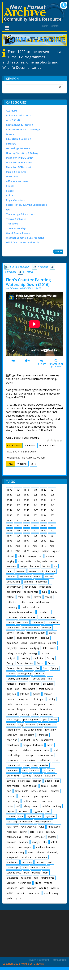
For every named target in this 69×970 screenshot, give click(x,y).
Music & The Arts (16, 171)
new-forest (12, 770)
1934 (26, 499)
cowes (10, 632)
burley (54, 591)
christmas (12, 617)
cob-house (22, 622)
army (20, 561)
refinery (57, 806)
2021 (18, 550)
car (28, 596)
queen (44, 796)
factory (50, 658)
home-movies (22, 704)
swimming (27, 862)
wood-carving (51, 893)
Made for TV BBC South (19, 157)
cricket (20, 632)
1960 (43, 520)
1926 (18, 494)
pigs (57, 780)
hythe (35, 714)
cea (31, 602)
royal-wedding (28, 826)
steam (40, 852)
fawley (10, 668)
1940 (26, 505)
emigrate (11, 658)
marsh (50, 744)
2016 (33, 463)
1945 (18, 510)
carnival (37, 596)
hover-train (46, 709)
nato (26, 765)
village (38, 882)
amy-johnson (35, 556)
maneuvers (47, 739)
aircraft (10, 556)
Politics (10, 195)
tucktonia (26, 877)
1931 (9, 499)
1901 (18, 489)
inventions (46, 714)
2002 (43, 540)
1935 (35, 499)
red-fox (46, 806)
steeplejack (13, 857)
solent (54, 841)
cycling (52, 632)
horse (52, 704)
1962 (9, 525)
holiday (51, 699)
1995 (9, 540)
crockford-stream (36, 632)
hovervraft (12, 714)
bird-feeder (25, 576)
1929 (43, 494)
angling (10, 561)
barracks (34, 566)
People (10, 185)
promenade (25, 796)
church (10, 622)
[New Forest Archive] (34, 12)
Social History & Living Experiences (26, 204)
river (48, 811)
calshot (10, 596)
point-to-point (30, 785)
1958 (26, 520)
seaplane (23, 841)
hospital (21, 709)
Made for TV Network (18, 167)
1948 (43, 510)
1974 (9, 535)
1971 (35, 530)
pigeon (48, 780)
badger (23, 566)
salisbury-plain (14, 836)
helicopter (39, 699)
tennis (25, 867)
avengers (11, 566)
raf (18, 806)
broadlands (45, 586)
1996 (18, 540)
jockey (54, 719)
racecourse (47, 801)
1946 (26, 510)
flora (45, 668)
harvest (11, 699)
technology (12, 867)
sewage (36, 841)
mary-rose (12, 750)
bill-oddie (11, 576)
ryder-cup (12, 831)
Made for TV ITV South (19, 162)
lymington (12, 739)
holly (9, 704)
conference (13, 627)
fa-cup (10, 663)
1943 (52, 505)
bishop (37, 576)
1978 (26, 535)
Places (10, 190)
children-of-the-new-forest (20, 612)
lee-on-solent (27, 734)
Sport (9, 209)
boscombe (41, 581)
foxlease (11, 683)
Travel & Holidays (16, 228)
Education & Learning (18, 138)
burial (44, 591)
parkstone (50, 775)
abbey (35, 550)
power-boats (21, 790)
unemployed (47, 877)
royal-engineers (43, 821)
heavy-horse (24, 699)
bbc (55, 566)
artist (29, 561)
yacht (10, 898)
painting (22, 463)
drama (23, 647)
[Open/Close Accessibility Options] (64, 5)
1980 (43, 535)
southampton (25, 847)
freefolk (23, 683)
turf (36, 877)
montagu (29, 755)
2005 (9, 545)
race (35, 801)
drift (45, 647)
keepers (11, 724)
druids (53, 647)
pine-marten (13, 785)
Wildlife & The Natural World (22, 242)
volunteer (12, 887)
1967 (52, 525)
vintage (48, 882)
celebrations (42, 602)
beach (10, 571)
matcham (26, 750)
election (45, 653)
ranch (36, 806)
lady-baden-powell (32, 729)
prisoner (11, 796)
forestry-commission (18, 678)
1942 (43, 505)
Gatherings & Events (18, 148)
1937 (52, 499)
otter (51, 770)
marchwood (13, 744)
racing (10, 806)
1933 (18, 499)
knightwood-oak (47, 724)
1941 (35, 505)
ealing (10, 653)
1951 (18, 515)
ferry (19, 668)
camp (21, 596)
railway (26, 806)
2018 (9, 550)
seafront (11, 841)
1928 (35, 494)
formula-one (38, 678)
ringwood (38, 811)
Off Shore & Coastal (17, 181)
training (36, 872)
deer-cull (44, 637)
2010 (26, 545)
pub (36, 796)
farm (19, 663)
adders (45, 550)
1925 (9, 494)
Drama (10, 134)
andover (50, 556)
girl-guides (48, 683)
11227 (42, 364)
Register (54, 26)
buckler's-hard (31, 591)
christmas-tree (27, 617)
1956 (9, 520)
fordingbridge (25, 673)
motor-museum (45, 755)
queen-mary (13, 801)
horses (10, 709)
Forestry (11, 143)
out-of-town (13, 775)
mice (46, 750)
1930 (52, 494)
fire (37, 668)
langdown (12, 734)
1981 (52, 535)
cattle (23, 602)
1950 (9, 515)
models (56, 750)
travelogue (12, 877)
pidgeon (37, 780)
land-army (50, 729)
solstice (11, 847)
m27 (35, 739)
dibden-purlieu (37, 642)
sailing (23, 831)
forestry (39, 673)
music (56, 760)
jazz (45, 719)
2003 (52, 540)
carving (48, 596)
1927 (26, 494)
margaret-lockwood (33, 744)
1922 (43, 489)
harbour (48, 693)
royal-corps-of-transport (19, 821)
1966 (43, 525)
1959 (35, 520)
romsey (11, 816)
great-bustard (46, 688)
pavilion (11, 780)
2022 (26, 550)
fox (50, 678)
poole (54, 785)
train (26, 872)
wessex (55, 887)
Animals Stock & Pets (18, 115)
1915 (26, 489)
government (28, 688)
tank (50, 862)
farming (29, 663)
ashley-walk (41, 561)
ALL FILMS (11, 110)
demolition (12, 642)
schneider (39, 836)
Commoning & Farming (19, 124)
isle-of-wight (13, 719)
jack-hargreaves (31, 719)
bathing (46, 566)
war (22, 887)
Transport (12, 223)
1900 (9, 489)
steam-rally (53, 852)
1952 (26, 515)
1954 (43, 515)
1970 (26, 530)
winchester (34, 893)
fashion (40, 663)
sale (32, 831)
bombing (28, 581)
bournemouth (14, 586)
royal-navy (12, 826)
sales (40, 831)
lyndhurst (25, 739)
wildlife (10, 893)
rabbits (26, 801)
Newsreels (12, 176)
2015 (43, 545)
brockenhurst (14, 591)
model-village (14, 755)
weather (31, 887)
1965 (35, 525)
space (31, 852)
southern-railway (15, 852)
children (35, 607)
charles (24, 607)
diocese (52, 642)
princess (55, 790)
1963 (18, 525)
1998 (35, 540)
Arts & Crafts (14, 120)
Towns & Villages (16, 218)
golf (17, 688)
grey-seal (11, 693)
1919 (35, 489)
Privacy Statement (38, 960)
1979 (35, 535)
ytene (19, 898)
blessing (49, 576)
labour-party (13, 729)
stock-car (27, 857)
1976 (18, 535)
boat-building (13, 581)
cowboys (46, 627)
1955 (52, 515)
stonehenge (41, 857)
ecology (33, 653)
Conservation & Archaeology (23, 129)
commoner (37, 622)
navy (34, 765)
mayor (37, 750)
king (20, 724)
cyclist (10, 637)
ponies (44, 785)
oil (44, 770)
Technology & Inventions (20, 214)
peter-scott (24, 780)
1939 (18, 505)
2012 (35, 545)
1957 (18, 520)
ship (45, 841)
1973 (52, 530)
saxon (28, 836)
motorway (12, 760)
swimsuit (40, 862)
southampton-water (46, 847)
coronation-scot (30, 627)
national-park (14, 765)
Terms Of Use (59, 960)
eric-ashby (25, 658)
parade (38, 775)
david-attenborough (27, 637)
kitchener (30, 724)
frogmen (34, 683)
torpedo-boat (14, 872)
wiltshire (21, 893)
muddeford (44, 760)
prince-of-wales (39, 790)
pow (9, 790)
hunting (25, 714)
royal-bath (50, 816)
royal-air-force (34, 816)
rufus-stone (54, 826)
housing (33, 709)
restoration (23, 811)
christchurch (44, 612)
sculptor (52, 836)
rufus (41, 826)
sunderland (12, 862)
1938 (9, 505)
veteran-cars (24, 882)
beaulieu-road (36, 571)
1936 (43, 499)
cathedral (12, 602)
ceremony (12, 607)
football (11, 673)
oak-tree (34, 770)
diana (24, 642)
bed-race (50, 571)
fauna (51, 663)
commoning (53, 622)
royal (20, 816)
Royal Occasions (15, 200)
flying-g (54, 668)
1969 (18, 530)
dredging (34, 647)
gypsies (36, 693)
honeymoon (39, 704)
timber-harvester (40, 867)
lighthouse (43, 734)
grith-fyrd (24, 693)
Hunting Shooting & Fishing (22, 153)
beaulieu (21, 571)
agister (56, 550)
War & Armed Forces (18, 233)
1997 (26, 540)
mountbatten (28, 760)
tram (45, 872)
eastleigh (21, 653)
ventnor (11, 882)
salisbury (50, 831)
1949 (52, 510)
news (24, 770)
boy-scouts (30, 586)
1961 (52, 520)
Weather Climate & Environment (25, 237)
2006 (18, 545)
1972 (43, 530)
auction (54, 561)
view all (58, 251)
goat (9, 688)
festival (29, 668)
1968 (9, 530)
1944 (9, 510)
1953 (35, 515)
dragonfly (12, 647)
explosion (38, 658)
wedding (43, 887)
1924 (52, 489)
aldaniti (21, 556)
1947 (35, 510)
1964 (26, 525)
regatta (10, 811)
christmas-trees (47, 617)
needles (44, 765)
